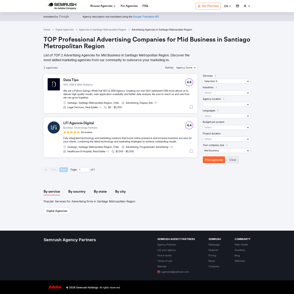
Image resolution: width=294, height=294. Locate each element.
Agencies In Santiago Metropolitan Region (102, 29)
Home (47, 29)
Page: (74, 169)
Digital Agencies (65, 29)
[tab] (52, 191)
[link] (129, 6)
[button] (227, 6)
